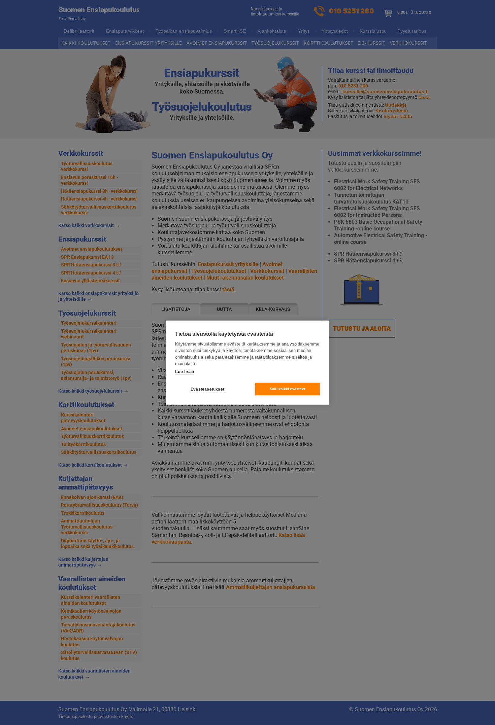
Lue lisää (184, 371)
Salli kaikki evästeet (287, 389)
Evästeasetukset (207, 389)
